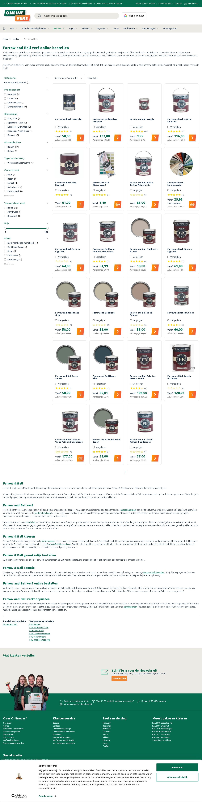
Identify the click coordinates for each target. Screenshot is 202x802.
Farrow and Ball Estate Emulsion (179, 120)
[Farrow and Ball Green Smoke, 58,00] (69, 358)
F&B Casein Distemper (39, 633)
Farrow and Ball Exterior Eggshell (68, 250)
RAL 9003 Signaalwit (161, 737)
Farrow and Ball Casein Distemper (179, 377)
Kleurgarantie (142, 3)
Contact (56, 726)
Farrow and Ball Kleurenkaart (101, 183)
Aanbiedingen (149, 28)
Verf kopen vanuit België (63, 740)
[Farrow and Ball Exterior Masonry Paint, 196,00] (144, 358)
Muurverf (107, 723)
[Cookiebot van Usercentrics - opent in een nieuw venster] (19, 796)
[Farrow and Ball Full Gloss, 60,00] (181, 294)
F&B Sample (35, 624)
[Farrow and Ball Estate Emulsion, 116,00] (181, 101)
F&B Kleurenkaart (37, 637)
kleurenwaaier (48, 541)
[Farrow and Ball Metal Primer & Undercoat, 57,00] (144, 421)
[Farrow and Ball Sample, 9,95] (144, 101)
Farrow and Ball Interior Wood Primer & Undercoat (69, 440)
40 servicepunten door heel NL (109, 3)
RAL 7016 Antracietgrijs (162, 729)
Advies (152, 3)
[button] (26, 77)
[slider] (5, 228)
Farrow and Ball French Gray (67, 314)
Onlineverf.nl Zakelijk (62, 729)
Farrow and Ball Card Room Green (107, 440)
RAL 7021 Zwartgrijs (161, 734)
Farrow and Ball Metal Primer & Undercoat (141, 440)
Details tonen (45, 796)
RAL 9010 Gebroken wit (162, 723)
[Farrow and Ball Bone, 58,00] (107, 294)
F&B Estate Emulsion (39, 627)
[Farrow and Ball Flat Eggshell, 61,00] (69, 164)
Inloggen (178, 3)
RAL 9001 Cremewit (160, 726)
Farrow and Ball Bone (104, 313)
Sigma (72, 28)
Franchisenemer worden (13, 743)
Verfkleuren (129, 28)
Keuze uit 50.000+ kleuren (81, 3)
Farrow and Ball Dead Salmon (141, 314)
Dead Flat (30, 522)
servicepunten (130, 607)
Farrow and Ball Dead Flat (68, 119)
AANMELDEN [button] (119, 678)
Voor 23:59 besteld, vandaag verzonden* (49, 3)
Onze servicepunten (11, 732)
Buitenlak (107, 729)
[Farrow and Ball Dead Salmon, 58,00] (144, 294)
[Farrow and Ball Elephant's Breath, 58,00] (144, 231)
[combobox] (76, 16)
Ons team (7, 723)
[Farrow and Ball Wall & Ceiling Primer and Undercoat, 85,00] (144, 164)
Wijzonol (101, 28)
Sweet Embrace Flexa (161, 740)
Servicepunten (170, 28)
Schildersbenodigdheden (34, 28)
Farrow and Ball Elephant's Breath (144, 250)
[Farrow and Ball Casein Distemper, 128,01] (181, 358)
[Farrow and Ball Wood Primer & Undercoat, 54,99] (107, 231)
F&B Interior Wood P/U (39, 640)
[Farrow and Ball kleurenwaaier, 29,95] (181, 164)
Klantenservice (165, 3)
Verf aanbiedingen (11, 740)
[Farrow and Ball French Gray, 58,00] (69, 294)
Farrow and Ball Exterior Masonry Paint (142, 377)
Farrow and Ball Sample (142, 119)
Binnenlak (107, 726)
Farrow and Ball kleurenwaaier (175, 183)
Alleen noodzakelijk (177, 777)
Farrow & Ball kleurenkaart (59, 544)
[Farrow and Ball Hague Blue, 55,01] (107, 358)
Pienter (106, 746)
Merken (57, 28)
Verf (12, 28)
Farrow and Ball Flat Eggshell (65, 183)
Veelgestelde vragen (62, 737)
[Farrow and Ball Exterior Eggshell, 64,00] (69, 231)
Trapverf (106, 732)
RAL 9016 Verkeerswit (161, 732)
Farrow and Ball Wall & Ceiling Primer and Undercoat (141, 183)
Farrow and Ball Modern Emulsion (105, 120)
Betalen (56, 723)
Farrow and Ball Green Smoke (66, 377)
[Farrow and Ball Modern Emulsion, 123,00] (107, 101)
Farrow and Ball (10, 624)
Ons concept (8, 737)
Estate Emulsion (128, 510)
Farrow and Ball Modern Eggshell (179, 250)
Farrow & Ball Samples (153, 572)
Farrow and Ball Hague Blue (104, 377)
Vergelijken (63, 127)
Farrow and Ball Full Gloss (180, 313)
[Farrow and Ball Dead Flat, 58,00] (69, 101)
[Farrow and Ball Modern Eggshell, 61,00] (181, 231)
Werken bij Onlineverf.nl (13, 729)
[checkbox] (26, 94)
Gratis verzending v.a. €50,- (16, 3)
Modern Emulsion (43, 513)
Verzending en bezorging (64, 743)
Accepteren (177, 767)
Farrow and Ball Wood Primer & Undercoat (104, 250)
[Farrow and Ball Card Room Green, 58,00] (107, 421)
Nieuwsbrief (8, 734)
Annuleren (57, 734)
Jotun (116, 28)
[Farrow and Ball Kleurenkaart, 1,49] (107, 164)
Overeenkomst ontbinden (64, 732)
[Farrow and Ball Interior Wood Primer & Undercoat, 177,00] (69, 421)
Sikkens (85, 28)
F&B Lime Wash (36, 630)
